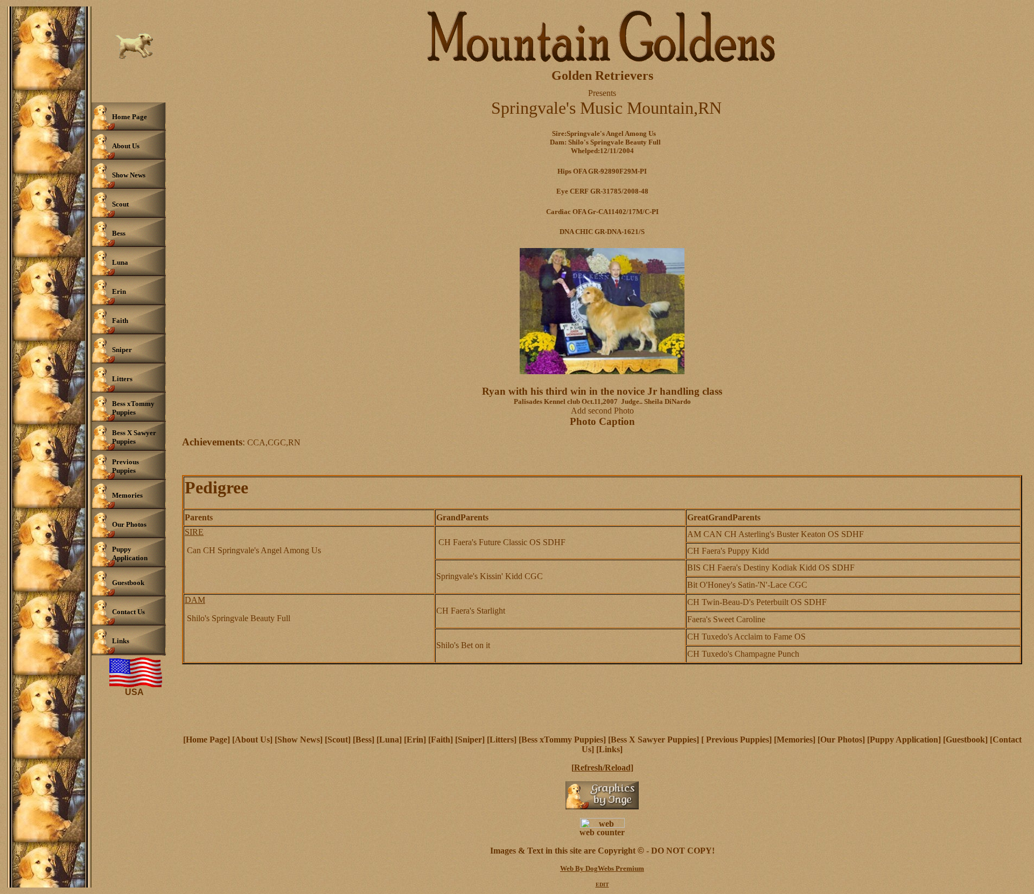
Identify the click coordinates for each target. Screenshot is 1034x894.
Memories (795, 739)
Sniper (470, 739)
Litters (502, 739)
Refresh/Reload (602, 767)
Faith (440, 739)
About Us (252, 739)
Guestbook (965, 739)
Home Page (206, 739)
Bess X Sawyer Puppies (653, 739)
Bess (363, 739)
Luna (389, 739)
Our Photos (841, 739)
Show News (298, 739)
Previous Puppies (736, 739)
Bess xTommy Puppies (562, 739)
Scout (337, 739)
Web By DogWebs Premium (602, 868)
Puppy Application (904, 739)
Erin (415, 739)
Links (609, 749)
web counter (602, 832)
